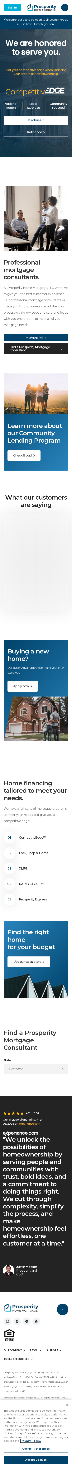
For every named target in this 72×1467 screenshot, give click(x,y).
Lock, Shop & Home (33, 853)
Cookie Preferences (36, 1448)
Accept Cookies (36, 1459)
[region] (36, 1433)
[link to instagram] (7, 1321)
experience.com (29, 1123)
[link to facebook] (17, 1321)
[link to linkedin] (27, 1321)
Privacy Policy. (31, 1440)
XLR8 (23, 868)
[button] (64, 7)
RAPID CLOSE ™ (31, 884)
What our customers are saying (36, 501)
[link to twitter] (36, 1321)
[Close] (67, 1405)
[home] (41, 7)
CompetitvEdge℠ (32, 837)
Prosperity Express (33, 899)
